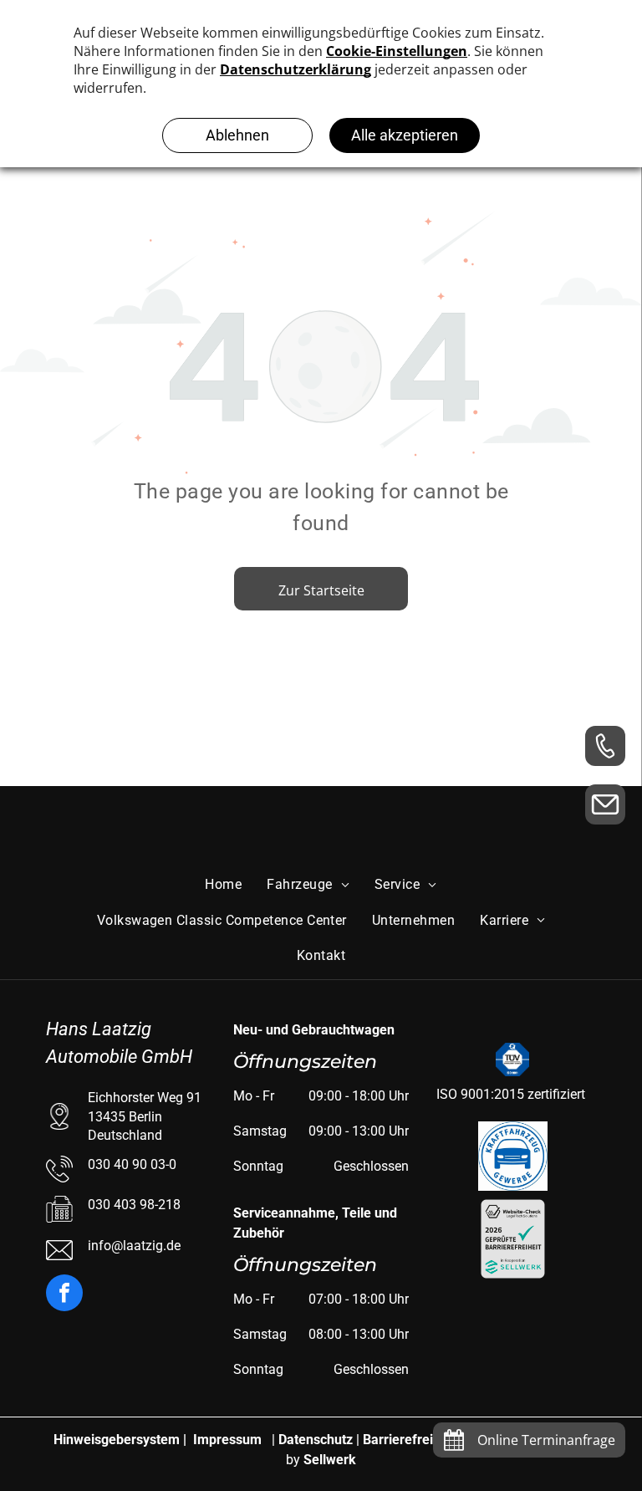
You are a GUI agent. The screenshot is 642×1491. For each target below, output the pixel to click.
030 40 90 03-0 (132, 1164)
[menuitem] (223, 884)
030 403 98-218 (134, 1205)
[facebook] (64, 1294)
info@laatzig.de (134, 1246)
